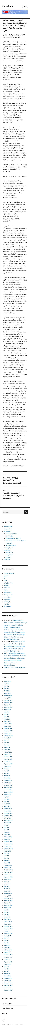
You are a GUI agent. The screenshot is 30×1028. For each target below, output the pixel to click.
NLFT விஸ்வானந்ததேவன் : (18, 667)
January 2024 (7, 754)
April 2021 (7, 832)
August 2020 (7, 851)
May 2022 (6, 801)
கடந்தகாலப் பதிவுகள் (9, 998)
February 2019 (8, 893)
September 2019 (8, 877)
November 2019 (8, 872)
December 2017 (8, 926)
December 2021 (8, 813)
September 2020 (8, 848)
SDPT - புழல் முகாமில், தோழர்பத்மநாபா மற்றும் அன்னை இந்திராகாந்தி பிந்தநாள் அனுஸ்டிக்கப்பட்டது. (15, 655)
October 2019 (7, 874)
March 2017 (7, 947)
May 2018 (6, 914)
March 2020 (7, 863)
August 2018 (7, 907)
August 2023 (7, 766)
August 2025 (7, 709)
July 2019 (6, 881)
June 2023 (6, 771)
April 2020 (7, 860)
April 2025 (7, 719)
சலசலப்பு (6, 604)
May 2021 (6, 830)
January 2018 (7, 924)
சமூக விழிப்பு (9, 552)
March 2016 (7, 976)
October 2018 (7, 903)
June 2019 (6, 884)
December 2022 (8, 785)
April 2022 (7, 804)
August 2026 (7, 681)
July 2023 (6, 768)
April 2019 (7, 889)
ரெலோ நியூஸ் (7, 597)
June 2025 (6, 714)
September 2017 (8, 933)
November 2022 (8, 787)
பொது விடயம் (9, 555)
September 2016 (8, 962)
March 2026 (7, 693)
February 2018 (8, 922)
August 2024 (7, 738)
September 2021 (8, 820)
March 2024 (7, 750)
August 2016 (7, 964)
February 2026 (8, 695)
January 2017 (7, 952)
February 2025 (8, 724)
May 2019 (6, 886)
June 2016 (6, 969)
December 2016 (8, 955)
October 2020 (7, 846)
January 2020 (7, 867)
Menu (25, 6)
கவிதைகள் (7, 550)
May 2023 (6, 773)
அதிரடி (6, 590)
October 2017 (7, 931)
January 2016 (7, 980)
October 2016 (7, 959)
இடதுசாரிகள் (7, 606)
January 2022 (7, 811)
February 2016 (8, 978)
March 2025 (7, 721)
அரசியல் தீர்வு (9, 536)
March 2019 (7, 891)
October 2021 (7, 818)
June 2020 (6, 856)
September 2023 (8, 764)
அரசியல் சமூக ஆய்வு (11, 533)
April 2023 (7, 775)
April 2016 (7, 973)
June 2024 (6, 742)
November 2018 (8, 900)
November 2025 (8, 702)
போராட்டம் (8, 557)
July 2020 (6, 853)
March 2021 (7, 834)
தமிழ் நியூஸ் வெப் (8, 583)
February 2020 (8, 865)
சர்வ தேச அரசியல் (11, 545)
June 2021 (6, 827)
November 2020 (8, 844)
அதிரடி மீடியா (7, 592)
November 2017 (8, 929)
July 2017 (6, 938)
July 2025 (6, 712)
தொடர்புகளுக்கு (7, 1008)
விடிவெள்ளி (7, 599)
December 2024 (8, 728)
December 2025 (8, 700)
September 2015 (8, 990)
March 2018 (7, 919)
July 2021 (6, 825)
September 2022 (8, 792)
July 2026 (6, 684)
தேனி (5, 580)
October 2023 (7, 761)
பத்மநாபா (6, 585)
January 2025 (7, 726)
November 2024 (8, 731)
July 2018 (6, 910)
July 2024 (6, 740)
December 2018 (8, 898)
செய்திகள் (22, 465)
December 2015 (8, 983)
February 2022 (8, 808)
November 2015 (8, 985)
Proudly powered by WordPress (15, 1024)
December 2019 (8, 870)
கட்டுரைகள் (7, 531)
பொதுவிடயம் (9, 548)
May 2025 (6, 717)
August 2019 (7, 879)
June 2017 (6, 940)
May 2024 (6, 745)
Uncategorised (8, 529)
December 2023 (8, 757)
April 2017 (7, 945)
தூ (5, 578)
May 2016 (6, 971)
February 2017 (8, 950)
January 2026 (7, 698)
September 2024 (8, 735)
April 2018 (7, 917)
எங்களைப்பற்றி (7, 1003)
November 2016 (8, 957)
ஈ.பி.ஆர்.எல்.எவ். (8, 594)
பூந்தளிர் (6, 576)
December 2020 (8, 841)
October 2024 (7, 733)
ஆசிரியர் (7, 465)
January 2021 (7, 839)
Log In (4, 1013)
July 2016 (6, 966)
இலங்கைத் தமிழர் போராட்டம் (13, 538)
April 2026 (7, 691)
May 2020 (6, 858)
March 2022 (7, 806)
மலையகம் (7, 587)
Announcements (8, 526)
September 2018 (8, 905)
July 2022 (6, 797)
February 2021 (8, 837)
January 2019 (7, 896)
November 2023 (8, 759)
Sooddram (7, 6)
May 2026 (6, 688)
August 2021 (7, 823)
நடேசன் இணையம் (9, 573)
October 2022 (7, 790)
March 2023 (7, 778)
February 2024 (8, 752)
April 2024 (7, 747)
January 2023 (7, 782)
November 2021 (8, 815)
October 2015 (7, 988)
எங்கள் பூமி (7, 602)
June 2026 (6, 686)
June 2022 (6, 799)
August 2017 (7, 936)
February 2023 (8, 780)
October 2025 (7, 705)
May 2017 (6, 943)
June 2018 (6, 912)
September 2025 (8, 707)
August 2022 (7, 794)
